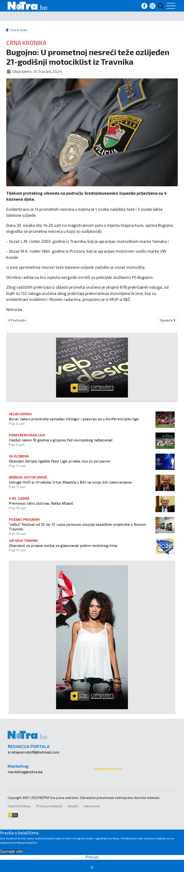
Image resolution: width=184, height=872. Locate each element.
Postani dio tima (108, 768)
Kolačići (73, 806)
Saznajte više (11, 851)
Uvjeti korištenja (19, 806)
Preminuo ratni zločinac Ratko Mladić (41, 503)
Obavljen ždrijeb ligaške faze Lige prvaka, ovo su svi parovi (59, 461)
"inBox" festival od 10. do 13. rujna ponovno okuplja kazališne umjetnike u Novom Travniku (77, 526)
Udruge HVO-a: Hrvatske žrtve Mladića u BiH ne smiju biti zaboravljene (70, 482)
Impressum (92, 806)
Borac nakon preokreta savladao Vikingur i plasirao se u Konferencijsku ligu (74, 418)
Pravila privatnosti (49, 806)
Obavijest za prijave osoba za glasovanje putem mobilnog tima (63, 545)
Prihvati (92, 857)
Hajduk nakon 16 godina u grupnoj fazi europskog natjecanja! (61, 440)
